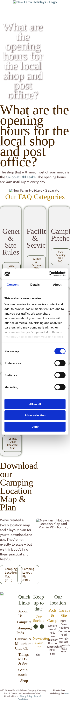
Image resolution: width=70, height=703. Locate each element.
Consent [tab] (12, 284)
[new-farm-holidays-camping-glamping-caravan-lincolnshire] (35, 2)
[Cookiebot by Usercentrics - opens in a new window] (49, 273)
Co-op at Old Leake (21, 177)
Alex (66, 693)
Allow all (35, 404)
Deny (35, 426)
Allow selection (35, 415)
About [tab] (57, 284)
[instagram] (42, 626)
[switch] (60, 363)
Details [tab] (35, 284)
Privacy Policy (26, 696)
